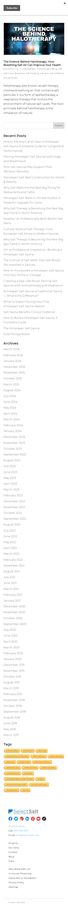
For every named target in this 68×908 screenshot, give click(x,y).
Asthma (26, 790)
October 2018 (12, 705)
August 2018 (11, 717)
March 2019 (11, 688)
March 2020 (11, 647)
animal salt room (13, 773)
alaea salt (10, 762)
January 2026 (12, 361)
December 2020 (14, 606)
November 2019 (13, 670)
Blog (11, 856)
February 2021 (12, 594)
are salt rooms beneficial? (16, 784)
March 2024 (11, 419)
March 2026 (11, 349)
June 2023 (10, 472)
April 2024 (10, 413)
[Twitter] (16, 819)
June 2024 (10, 401)
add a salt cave (39, 756)
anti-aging (28, 773)
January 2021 (12, 600)
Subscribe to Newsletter (22, 877)
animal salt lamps (48, 767)
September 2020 (14, 624)
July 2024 (9, 396)
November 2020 (14, 612)
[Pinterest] (33, 819)
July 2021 (9, 577)
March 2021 (11, 589)
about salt (42, 750)
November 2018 (14, 700)
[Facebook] (10, 819)
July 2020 (9, 629)
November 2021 (13, 565)
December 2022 (14, 501)
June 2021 (10, 583)
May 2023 (9, 477)
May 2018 (9, 729)
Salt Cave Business (14, 73)
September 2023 (14, 454)
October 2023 (12, 448)
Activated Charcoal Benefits (17, 756)
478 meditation (12, 750)
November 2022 (14, 507)
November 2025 (14, 372)
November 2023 (14, 442)
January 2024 (12, 431)
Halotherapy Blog (47, 68)
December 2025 (14, 366)
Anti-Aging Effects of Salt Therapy (20, 779)
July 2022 (9, 530)
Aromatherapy (12, 790)
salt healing (32, 73)
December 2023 (14, 436)
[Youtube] (38, 819)
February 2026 (13, 355)
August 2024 (12, 390)
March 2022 (11, 553)
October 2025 (12, 378)
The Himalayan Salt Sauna (21, 328)
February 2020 (13, 653)
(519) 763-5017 (21, 830)
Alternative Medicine (42, 762)
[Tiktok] (44, 819)
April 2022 (10, 548)
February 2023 (13, 495)
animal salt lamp (30, 767)
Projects (13, 843)
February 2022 (13, 559)
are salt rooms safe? (39, 784)
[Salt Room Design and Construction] (23, 813)
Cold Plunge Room (16, 334)
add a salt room (56, 756)
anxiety (40, 779)
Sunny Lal (12, 68)
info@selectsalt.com (27, 835)
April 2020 (10, 641)
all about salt (24, 762)
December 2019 (14, 664)
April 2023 (10, 483)
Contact (12, 852)
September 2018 (14, 711)
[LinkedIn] (27, 819)
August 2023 (11, 460)
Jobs (11, 861)
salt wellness (57, 73)
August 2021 (11, 571)
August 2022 (11, 524)
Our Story (13, 847)
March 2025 (11, 384)
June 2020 (10, 635)
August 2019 (11, 682)
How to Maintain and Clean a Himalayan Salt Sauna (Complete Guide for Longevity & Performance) (33, 146)
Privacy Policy (16, 882)
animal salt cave (13, 767)
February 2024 (13, 425)
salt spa (44, 73)
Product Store (16, 826)
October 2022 (12, 513)
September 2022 (14, 518)
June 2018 (10, 723)
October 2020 (12, 618)
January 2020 (12, 659)
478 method (28, 750)
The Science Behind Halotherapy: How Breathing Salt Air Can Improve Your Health (32, 63)
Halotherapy (29, 68)
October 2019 (12, 676)
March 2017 (11, 735)
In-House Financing (19, 873)
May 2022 (9, 542)
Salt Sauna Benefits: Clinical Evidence (29, 312)
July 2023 (9, 466)
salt (60, 68)
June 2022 (10, 536)
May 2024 (9, 407)
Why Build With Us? (19, 868)
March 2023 (11, 489)
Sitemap (13, 886)
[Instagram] (22, 819)
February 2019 (12, 694)
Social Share (10, 77)
